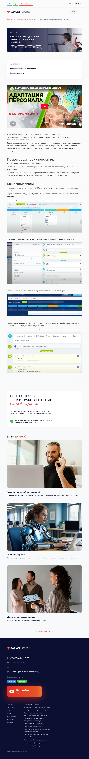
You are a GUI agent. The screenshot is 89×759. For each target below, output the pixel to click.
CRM (12, 47)
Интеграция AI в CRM (32, 705)
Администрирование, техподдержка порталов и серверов (37, 730)
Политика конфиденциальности (35, 743)
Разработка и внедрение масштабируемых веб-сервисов (35, 714)
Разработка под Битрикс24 (33, 724)
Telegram (11, 681)
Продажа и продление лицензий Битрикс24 (36, 736)
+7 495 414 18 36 (75, 4)
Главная (10, 19)
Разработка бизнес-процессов (35, 740)
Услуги (9, 710)
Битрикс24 (21, 47)
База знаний (21, 19)
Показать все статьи (44, 631)
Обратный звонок (26, 4)
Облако (30, 47)
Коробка (38, 47)
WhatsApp (22, 681)
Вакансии (10, 719)
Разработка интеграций (32, 727)
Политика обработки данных (34, 746)
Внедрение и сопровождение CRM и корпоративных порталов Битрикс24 (37, 709)
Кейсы (9, 713)
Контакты (10, 722)
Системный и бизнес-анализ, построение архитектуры (34, 719)
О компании (11, 708)
